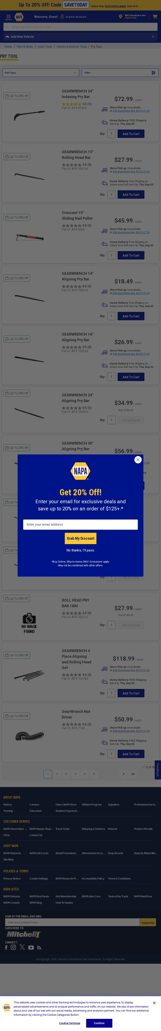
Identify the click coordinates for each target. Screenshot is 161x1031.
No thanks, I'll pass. (80, 550)
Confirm (99, 1023)
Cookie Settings (69, 1023)
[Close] (154, 1003)
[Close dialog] (138, 459)
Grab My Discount (80, 538)
